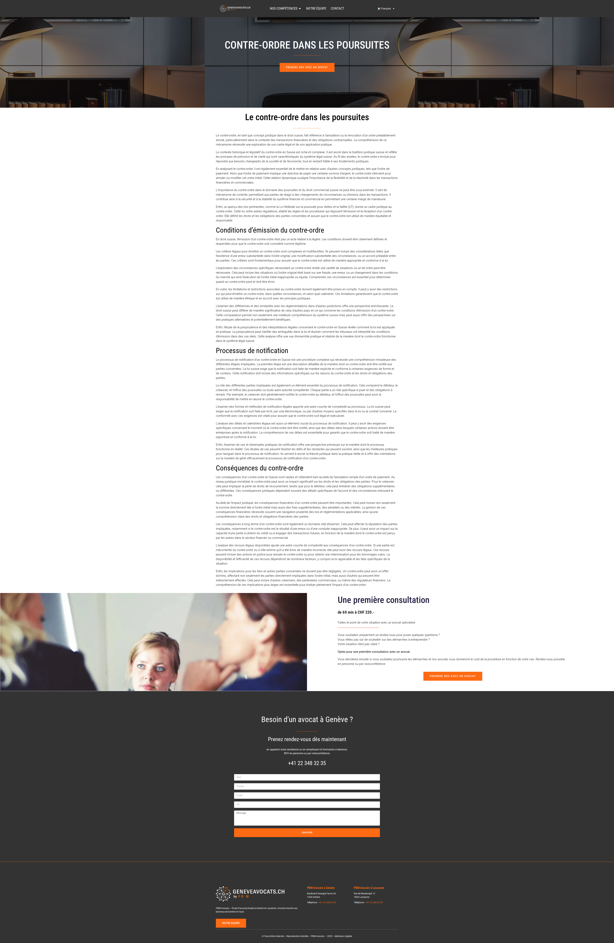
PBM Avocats (317, 936)
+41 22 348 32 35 (327, 902)
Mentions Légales (343, 936)
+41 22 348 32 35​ (307, 763)
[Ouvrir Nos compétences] (300, 8)
